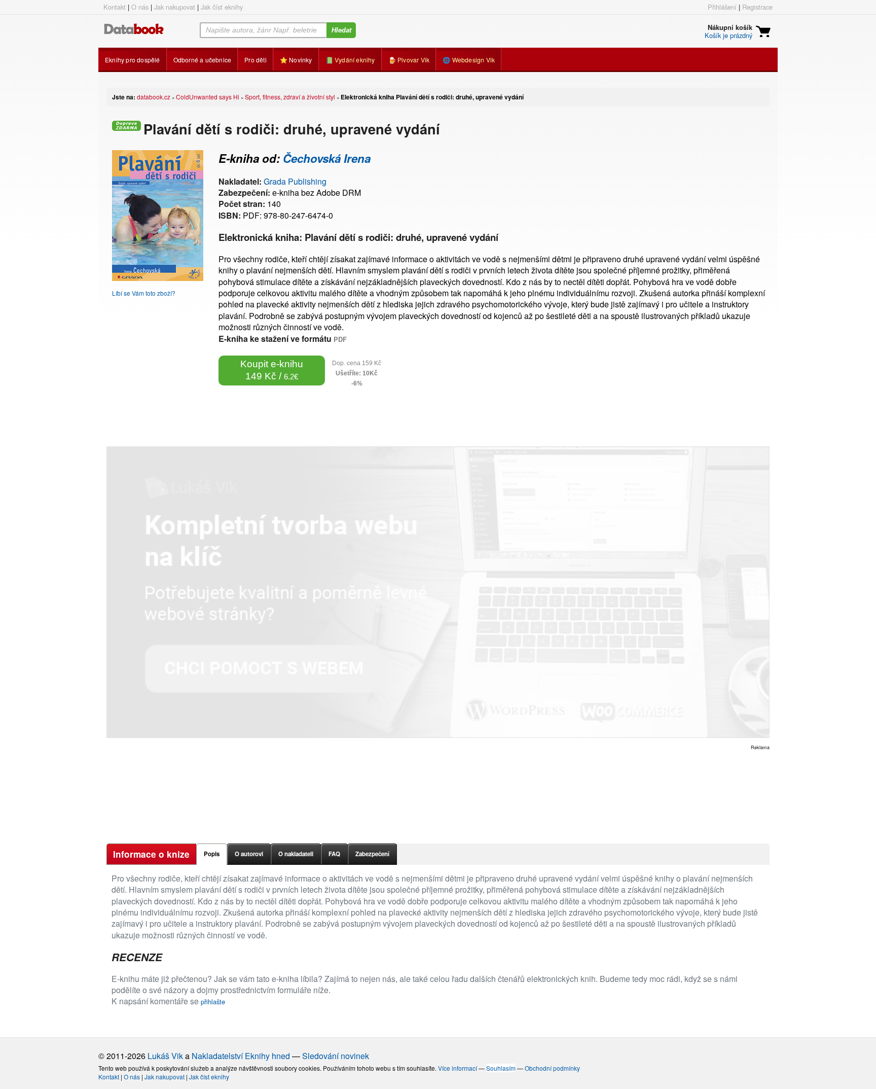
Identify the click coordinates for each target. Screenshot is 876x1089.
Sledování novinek (335, 1056)
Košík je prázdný (728, 35)
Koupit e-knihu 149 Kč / (271, 370)
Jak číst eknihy (222, 7)
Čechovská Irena (327, 158)
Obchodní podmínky (552, 1068)
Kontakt (114, 7)
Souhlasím (501, 1068)
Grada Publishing (295, 181)
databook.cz (153, 96)
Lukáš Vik (165, 1056)
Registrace (757, 7)
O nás (140, 7)
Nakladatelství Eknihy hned (241, 1056)
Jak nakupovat (174, 7)
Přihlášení (722, 7)
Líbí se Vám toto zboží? (143, 293)
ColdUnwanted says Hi (207, 96)
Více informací (457, 1068)
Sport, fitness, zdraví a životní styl (290, 96)
